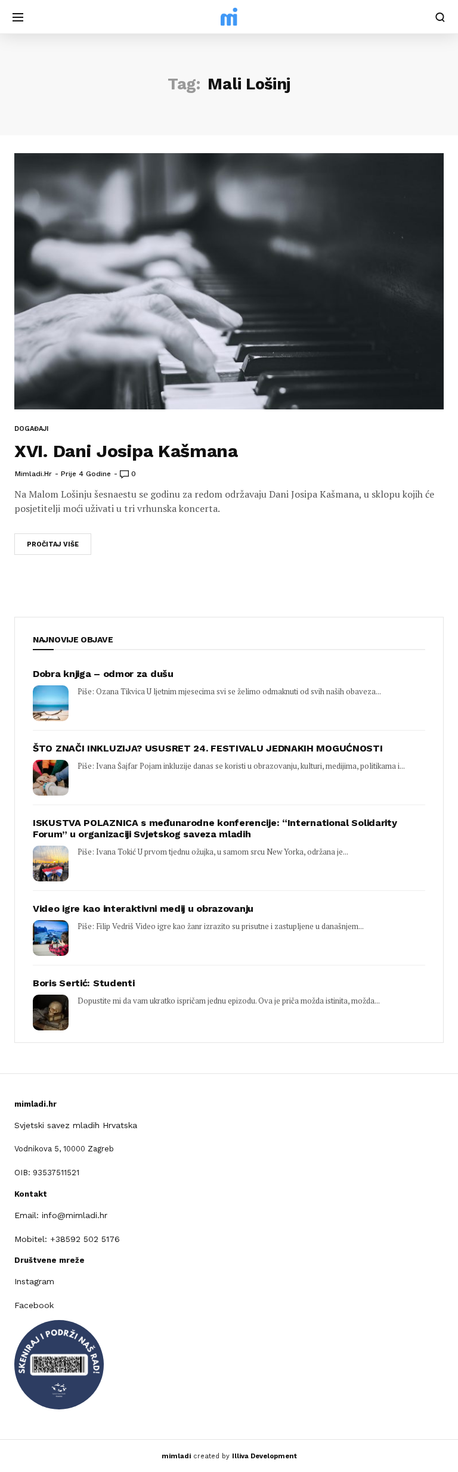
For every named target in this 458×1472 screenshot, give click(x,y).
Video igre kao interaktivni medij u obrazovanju (143, 908)
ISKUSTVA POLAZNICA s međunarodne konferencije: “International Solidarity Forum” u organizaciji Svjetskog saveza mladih (215, 828)
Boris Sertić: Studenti (83, 983)
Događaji (31, 429)
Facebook (34, 1305)
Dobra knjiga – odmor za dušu (103, 673)
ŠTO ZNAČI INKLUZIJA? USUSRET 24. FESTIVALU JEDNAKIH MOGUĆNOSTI (207, 748)
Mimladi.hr (33, 474)
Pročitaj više (53, 544)
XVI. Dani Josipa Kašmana (126, 450)
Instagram (34, 1281)
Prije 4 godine (86, 474)
